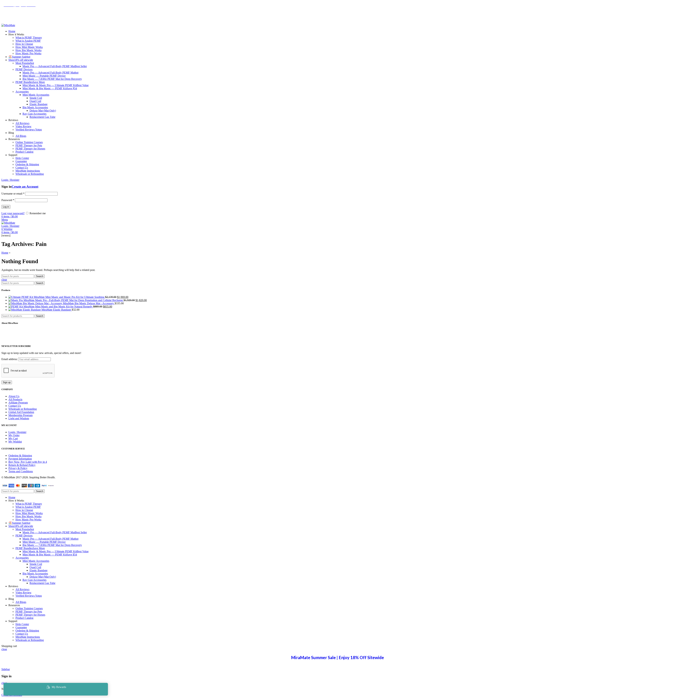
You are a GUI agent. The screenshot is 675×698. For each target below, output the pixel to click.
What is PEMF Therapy (28, 37)
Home (4, 252)
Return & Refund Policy (22, 465)
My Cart (13, 438)
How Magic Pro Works (28, 53)
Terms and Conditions (20, 471)
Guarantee (21, 161)
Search (39, 276)
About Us (13, 396)
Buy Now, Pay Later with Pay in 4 (27, 461)
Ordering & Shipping (27, 164)
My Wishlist (15, 441)
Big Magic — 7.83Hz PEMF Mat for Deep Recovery (52, 78)
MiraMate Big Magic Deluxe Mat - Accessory (89, 303)
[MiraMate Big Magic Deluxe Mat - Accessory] (35, 303)
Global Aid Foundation (21, 412)
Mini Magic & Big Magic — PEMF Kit (49, 88)
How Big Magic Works (28, 50)
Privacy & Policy (17, 468)
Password (7, 200)
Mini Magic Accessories (35, 94)
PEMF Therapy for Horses (30, 148)
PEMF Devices (24, 69)
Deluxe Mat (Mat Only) (43, 110)
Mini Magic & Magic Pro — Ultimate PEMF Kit (55, 85)
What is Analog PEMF (28, 40)
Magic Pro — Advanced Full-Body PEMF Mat (54, 66)
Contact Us (21, 167)
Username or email (12, 193)
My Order (14, 435)
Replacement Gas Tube (42, 116)
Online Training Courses (29, 142)
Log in (6, 206)
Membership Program (20, 415)
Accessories (22, 91)
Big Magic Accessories (35, 107)
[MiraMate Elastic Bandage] (24, 309)
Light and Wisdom (18, 418)
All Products (15, 399)
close (4, 279)
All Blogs (20, 135)
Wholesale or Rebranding (29, 173)
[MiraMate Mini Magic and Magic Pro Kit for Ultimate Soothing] (21, 297)
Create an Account (25, 186)
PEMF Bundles (30, 82)
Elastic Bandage (38, 104)
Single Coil (36, 97)
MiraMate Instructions (27, 170)
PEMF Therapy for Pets (28, 145)
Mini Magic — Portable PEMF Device (44, 75)
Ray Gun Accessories (34, 113)
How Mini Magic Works (29, 47)
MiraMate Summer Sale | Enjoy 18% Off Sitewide (337, 657)
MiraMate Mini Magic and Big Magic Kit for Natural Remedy (58, 306)
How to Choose (24, 43)
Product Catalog (24, 151)
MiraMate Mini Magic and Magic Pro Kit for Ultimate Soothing (69, 297)
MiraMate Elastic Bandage (56, 309)
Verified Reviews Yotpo (28, 129)
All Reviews (22, 123)
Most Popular (24, 63)
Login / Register (17, 432)
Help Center (22, 158)
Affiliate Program (18, 402)
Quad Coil (35, 101)
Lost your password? (13, 213)
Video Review (23, 126)
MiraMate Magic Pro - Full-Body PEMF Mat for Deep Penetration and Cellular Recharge (74, 300)
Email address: (9, 359)
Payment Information (20, 458)
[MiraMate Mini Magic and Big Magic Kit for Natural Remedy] (16, 306)
